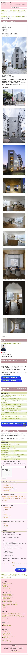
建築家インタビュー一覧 (7, 601)
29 (4, 563)
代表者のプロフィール (7, 631)
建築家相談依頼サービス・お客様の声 (10, 450)
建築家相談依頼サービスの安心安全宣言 (10, 459)
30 (6, 563)
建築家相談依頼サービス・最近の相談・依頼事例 (12, 455)
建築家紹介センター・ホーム (8, 16)
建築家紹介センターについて (8, 636)
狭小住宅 (18, 613)
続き (26, 501)
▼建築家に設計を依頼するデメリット (11, 380)
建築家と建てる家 (5, 613)
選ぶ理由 (4, 523)
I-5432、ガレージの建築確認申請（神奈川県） (12, 398)
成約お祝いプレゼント (7, 588)
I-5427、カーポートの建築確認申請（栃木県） (12, 410)
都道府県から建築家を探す (8, 594)
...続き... (3, 619)
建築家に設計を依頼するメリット (9, 487)
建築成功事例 (5, 586)
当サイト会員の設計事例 (7, 595)
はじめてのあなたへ (7, 485)
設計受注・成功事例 (7, 625)
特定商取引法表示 (6, 639)
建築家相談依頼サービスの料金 (8, 452)
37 (20, 563)
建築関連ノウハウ (6, 598)
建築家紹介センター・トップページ (10, 484)
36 (18, 563)
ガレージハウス (12, 615)
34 (14, 563)
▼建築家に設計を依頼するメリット (11, 377)
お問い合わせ (5, 517)
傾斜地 (14, 613)
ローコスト (21, 498)
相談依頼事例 (11, 12)
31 (8, 563)
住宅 (2, 497)
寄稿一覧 (5, 605)
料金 (15, 12)
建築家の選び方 (6, 490)
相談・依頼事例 (11, 575)
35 (16, 563)
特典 (3, 510)
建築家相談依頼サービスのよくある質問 (10, 457)
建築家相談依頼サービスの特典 (8, 448)
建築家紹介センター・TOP (6, 10)
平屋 (23, 616)
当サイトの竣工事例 (7, 600)
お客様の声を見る (20, 570)
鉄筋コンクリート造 (10, 616)
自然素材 (9, 497)
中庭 (24, 498)
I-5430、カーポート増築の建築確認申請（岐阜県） (13, 404)
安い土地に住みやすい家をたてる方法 (10, 604)
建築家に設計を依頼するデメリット (10, 489)
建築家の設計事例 (20, 16)
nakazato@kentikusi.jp (15, 651)
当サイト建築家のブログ (7, 597)
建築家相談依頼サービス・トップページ (10, 444)
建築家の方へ (6, 624)
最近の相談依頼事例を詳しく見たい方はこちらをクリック (14, 424)
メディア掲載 (5, 640)
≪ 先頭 (13, 562)
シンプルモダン (16, 497)
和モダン (14, 498)
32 (10, 563)
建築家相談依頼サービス (8, 507)
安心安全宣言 (5, 527)
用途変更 (20, 616)
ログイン (5, 13)
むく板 (11, 498)
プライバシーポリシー (7, 634)
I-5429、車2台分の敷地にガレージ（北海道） (11, 406)
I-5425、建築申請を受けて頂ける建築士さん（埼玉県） (14, 416)
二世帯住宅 (6, 615)
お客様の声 (5, 12)
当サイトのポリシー (7, 633)
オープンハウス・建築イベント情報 (10, 602)
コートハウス (4, 618)
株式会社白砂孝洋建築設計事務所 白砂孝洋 (11, 343)
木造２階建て (6, 498)
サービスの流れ (6, 509)
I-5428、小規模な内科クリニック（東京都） (11, 408)
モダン (17, 498)
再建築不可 (4, 616)
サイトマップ (7, 577)
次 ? (23, 563)
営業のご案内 (5, 637)
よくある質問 (20, 12)
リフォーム (22, 613)
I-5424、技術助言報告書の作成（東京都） (10, 418)
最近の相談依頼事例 (7, 516)
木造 (5, 497)
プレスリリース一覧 (7, 641)
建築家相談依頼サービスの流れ (8, 446)
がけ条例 (16, 616)
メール (3, 465)
